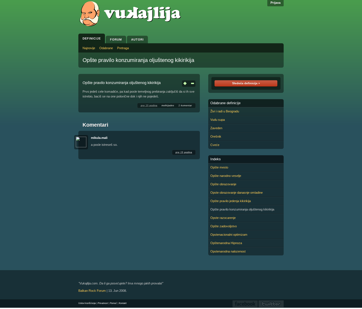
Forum (116, 39)
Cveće (214, 145)
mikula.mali (99, 137)
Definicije (92, 38)
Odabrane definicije (225, 103)
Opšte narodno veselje (225, 176)
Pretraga (123, 48)
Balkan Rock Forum (92, 290)
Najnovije (89, 48)
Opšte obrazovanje (223, 184)
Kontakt (123, 303)
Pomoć (113, 303)
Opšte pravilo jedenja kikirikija (230, 201)
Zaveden (216, 128)
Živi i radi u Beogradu (224, 111)
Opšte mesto (219, 167)
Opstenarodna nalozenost (228, 251)
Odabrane (106, 48)
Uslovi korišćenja (87, 303)
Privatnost (103, 303)
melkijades (168, 105)
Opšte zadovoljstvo (223, 226)
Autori (137, 39)
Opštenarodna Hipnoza (226, 243)
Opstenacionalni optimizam (228, 234)
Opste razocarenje (223, 218)
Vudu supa (217, 119)
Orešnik (215, 136)
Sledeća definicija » (246, 83)
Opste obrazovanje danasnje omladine (236, 192)
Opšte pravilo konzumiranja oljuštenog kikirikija (138, 60)
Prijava (275, 2)
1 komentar (185, 105)
